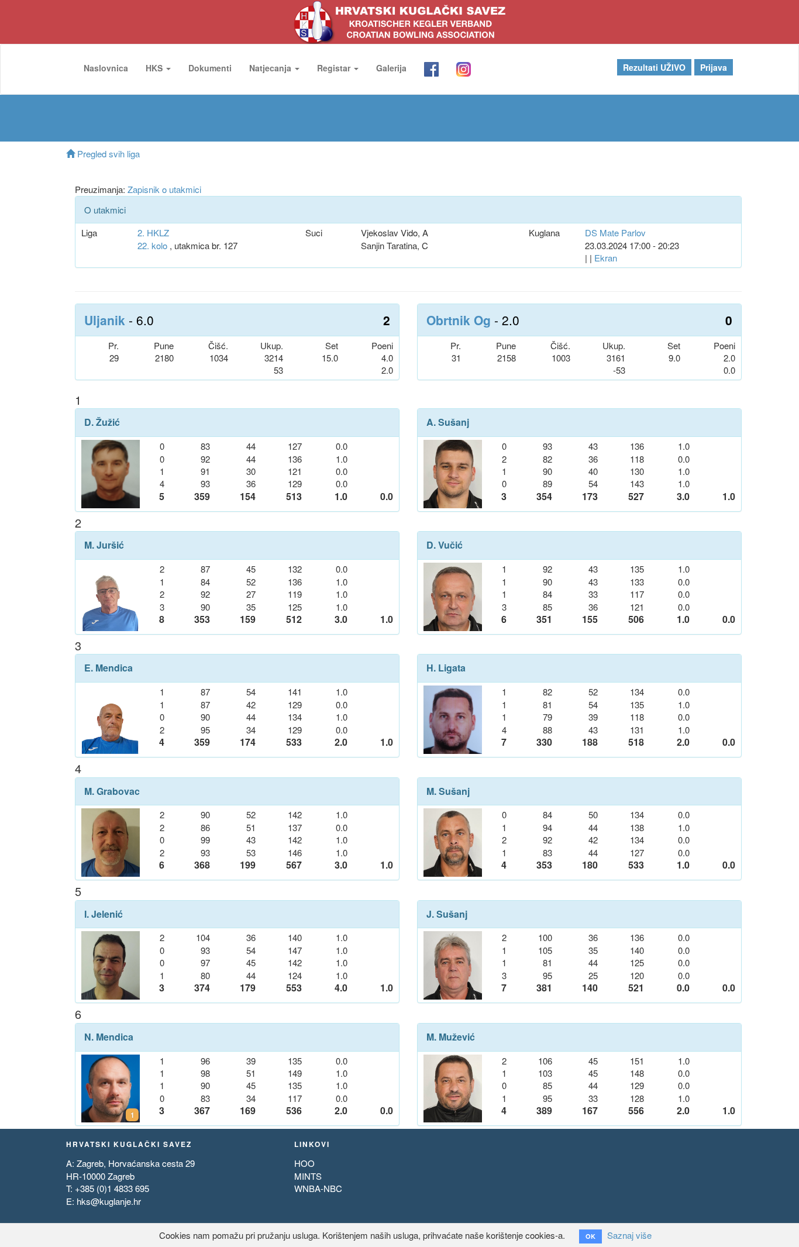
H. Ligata (446, 668)
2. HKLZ (153, 232)
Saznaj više (629, 1235)
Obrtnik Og (458, 320)
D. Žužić (102, 422)
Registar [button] (335, 68)
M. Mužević (450, 1037)
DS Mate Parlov (615, 232)
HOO (304, 1163)
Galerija (391, 68)
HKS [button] (155, 68)
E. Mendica (108, 668)
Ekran (605, 258)
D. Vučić (444, 545)
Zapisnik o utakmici (164, 189)
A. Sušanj (447, 422)
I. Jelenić (103, 914)
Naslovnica (106, 68)
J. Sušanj (446, 914)
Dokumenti (210, 68)
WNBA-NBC (318, 1188)
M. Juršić (104, 545)
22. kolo (152, 245)
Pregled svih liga (107, 153)
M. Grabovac (112, 791)
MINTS (308, 1176)
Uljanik (104, 320)
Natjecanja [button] (271, 68)
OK (590, 1236)
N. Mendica (108, 1037)
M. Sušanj (448, 791)
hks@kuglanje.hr (109, 1201)
